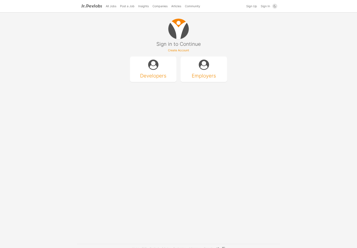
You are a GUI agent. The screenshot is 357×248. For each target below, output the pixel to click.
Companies (160, 6)
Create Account (178, 50)
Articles (176, 6)
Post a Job (127, 6)
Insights (143, 6)
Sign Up (251, 6)
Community (192, 6)
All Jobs (111, 6)
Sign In (265, 6)
